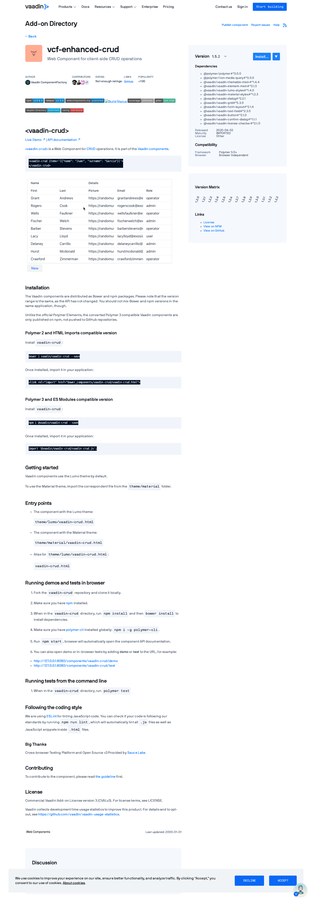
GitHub (128, 81)
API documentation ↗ (64, 140)
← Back (31, 36)
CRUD (91, 149)
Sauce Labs (136, 752)
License (209, 222)
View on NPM (213, 226)
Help (276, 25)
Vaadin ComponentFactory (49, 82)
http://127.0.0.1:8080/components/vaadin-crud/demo (76, 661)
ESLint (51, 716)
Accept (283, 880)
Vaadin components (153, 149)
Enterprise (150, 6)
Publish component (235, 25)
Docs (86, 6)
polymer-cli (75, 630)
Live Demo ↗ (35, 140)
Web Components (38, 831)
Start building (269, 6)
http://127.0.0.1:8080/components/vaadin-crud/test (74, 665)
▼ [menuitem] (276, 56)
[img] (28, 82)
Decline (249, 880)
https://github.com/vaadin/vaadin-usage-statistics (78, 814)
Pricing (168, 6)
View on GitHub (214, 230)
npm (69, 603)
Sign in (242, 6)
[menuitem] (262, 56)
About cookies (74, 883)
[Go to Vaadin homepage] (37, 7)
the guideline (105, 776)
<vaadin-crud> (36, 149)
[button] (87, 82)
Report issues (260, 25)
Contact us (223, 6)
